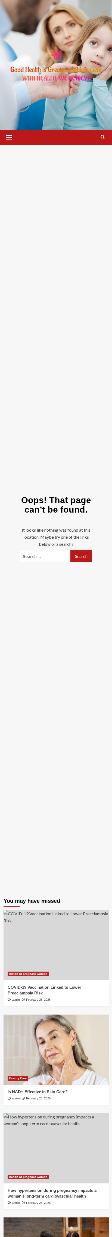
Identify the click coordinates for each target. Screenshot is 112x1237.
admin (16, 999)
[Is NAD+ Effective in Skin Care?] (56, 1050)
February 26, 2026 (38, 999)
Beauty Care (18, 1078)
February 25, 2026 (38, 1202)
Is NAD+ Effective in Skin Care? (38, 1091)
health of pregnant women (28, 973)
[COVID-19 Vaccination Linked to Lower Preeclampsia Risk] (56, 945)
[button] (9, 137)
